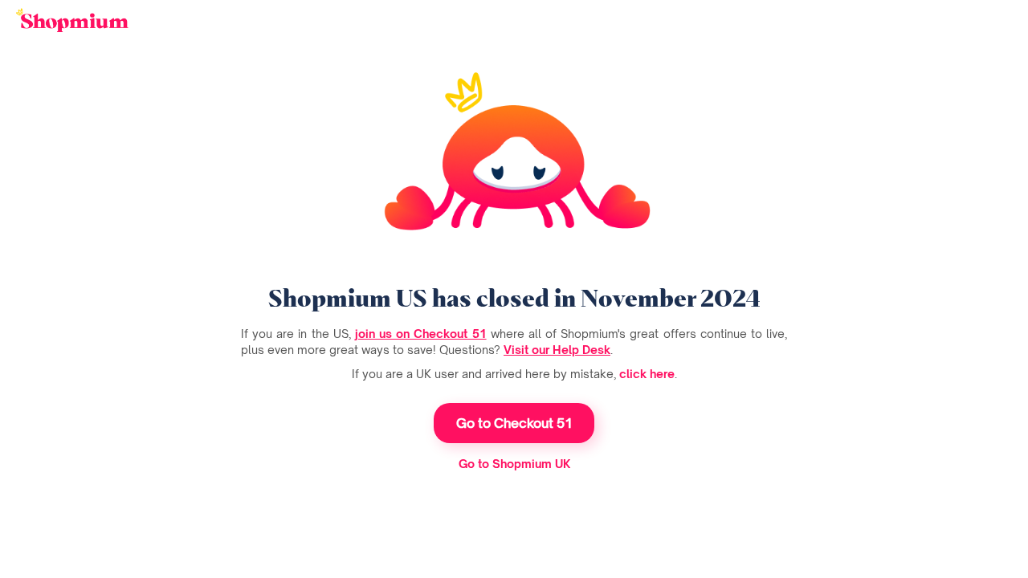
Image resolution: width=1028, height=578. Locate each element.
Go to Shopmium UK (514, 463)
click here (647, 374)
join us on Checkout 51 (421, 333)
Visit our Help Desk (557, 349)
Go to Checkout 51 (514, 423)
